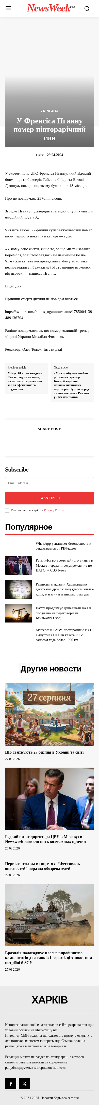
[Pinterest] (55, 442)
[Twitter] (44, 442)
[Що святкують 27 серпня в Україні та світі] (49, 714)
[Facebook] (32, 442)
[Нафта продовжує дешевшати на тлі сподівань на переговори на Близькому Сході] (18, 613)
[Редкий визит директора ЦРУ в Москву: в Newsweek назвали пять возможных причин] (49, 799)
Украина (49, 111)
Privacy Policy (54, 510)
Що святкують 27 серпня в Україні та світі (44, 752)
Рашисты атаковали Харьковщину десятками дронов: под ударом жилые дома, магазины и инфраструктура (65, 589)
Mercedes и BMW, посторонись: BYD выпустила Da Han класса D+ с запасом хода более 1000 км (64, 635)
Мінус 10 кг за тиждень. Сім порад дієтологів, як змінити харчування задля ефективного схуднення (25, 381)
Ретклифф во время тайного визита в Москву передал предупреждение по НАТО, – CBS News (64, 565)
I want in (46, 498)
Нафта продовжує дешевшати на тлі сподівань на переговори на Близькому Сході (63, 613)
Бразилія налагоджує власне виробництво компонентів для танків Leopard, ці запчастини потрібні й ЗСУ (48, 958)
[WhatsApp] (67, 442)
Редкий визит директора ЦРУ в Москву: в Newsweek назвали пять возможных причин (45, 839)
